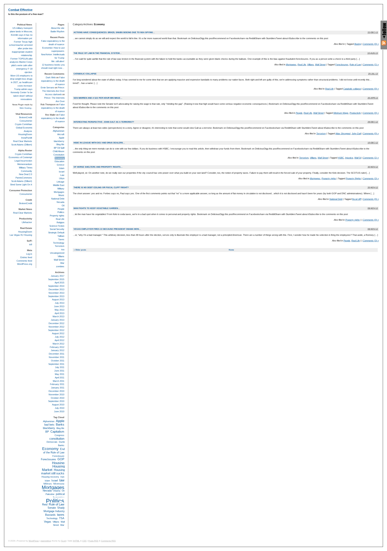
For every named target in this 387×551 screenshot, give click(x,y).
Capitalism (57, 431)
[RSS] (383, 43)
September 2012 (56, 330)
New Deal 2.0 (25, 174)
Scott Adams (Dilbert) (21, 144)
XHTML (76, 541)
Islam (61, 168)
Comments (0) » (371, 44)
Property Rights (353, 178)
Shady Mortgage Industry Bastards (54, 511)
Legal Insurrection (23, 161)
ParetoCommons (24, 177)
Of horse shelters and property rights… (98, 167)
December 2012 (56, 323)
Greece (60, 165)
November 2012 (56, 327)
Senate (52, 507)
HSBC (341, 158)
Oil (63, 205)
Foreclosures (341, 64)
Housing (58, 463)
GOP (60, 459)
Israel (61, 171)
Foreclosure (58, 456)
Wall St (357, 158)
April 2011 (59, 377)
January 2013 (57, 320)
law (61, 480)
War (62, 263)
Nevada (60, 202)
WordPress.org (24, 264)
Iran (62, 477)
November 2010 (56, 394)
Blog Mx (60, 144)
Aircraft (60, 134)
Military (60, 188)
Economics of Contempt (20, 157)
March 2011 (58, 381)
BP (47, 431)
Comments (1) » (371, 64)
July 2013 (59, 303)
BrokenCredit (25, 117)
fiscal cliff (356, 199)
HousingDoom (25, 134)
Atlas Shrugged (342, 133)
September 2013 (56, 296)
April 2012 (59, 340)
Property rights (328, 178)
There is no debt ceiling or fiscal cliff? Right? (101, 187)
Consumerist (26, 121)
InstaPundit (26, 138)
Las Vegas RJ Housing (21, 235)
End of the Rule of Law (54, 451)
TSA (61, 518)
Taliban (60, 236)
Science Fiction (56, 226)
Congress (59, 435)
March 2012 (58, 343)
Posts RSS (93, 541)
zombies (60, 266)
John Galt (356, 133)
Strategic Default (56, 232)
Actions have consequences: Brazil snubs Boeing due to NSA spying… (114, 32)
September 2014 (56, 286)
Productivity (355, 113)
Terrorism (321, 133)
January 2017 (57, 276)
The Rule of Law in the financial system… (98, 53)
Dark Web (51, 77)
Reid (44, 504)
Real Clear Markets (22, 141)
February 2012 (57, 347)
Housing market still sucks (53, 471)
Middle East (58, 185)
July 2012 (59, 337)
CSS (84, 541)
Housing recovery (50, 477)
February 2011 (57, 384)
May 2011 (59, 374)
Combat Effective (20, 9)
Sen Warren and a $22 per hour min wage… (98, 98)
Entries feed (26, 257)
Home (231, 250)
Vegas (47, 521)
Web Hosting (25, 108)
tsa (62, 249)
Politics (60, 212)
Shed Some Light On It (21, 184)
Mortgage (58, 483)
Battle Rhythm (57, 31)
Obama (56, 490)
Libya (61, 178)
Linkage (60, 182)
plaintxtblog (46, 541)
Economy (59, 158)
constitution (56, 438)
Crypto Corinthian (23, 124)
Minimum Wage (340, 113)
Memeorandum (24, 164)
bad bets (49, 424)
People (299, 113)
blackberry (59, 141)
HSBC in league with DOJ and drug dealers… (99, 143)
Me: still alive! (57, 61)
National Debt (335, 199)
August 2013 (58, 299)
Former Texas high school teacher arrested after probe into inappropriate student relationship (20, 48)
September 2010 (56, 401)
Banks (60, 424)
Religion (60, 222)
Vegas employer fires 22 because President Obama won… (107, 229)
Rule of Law (355, 64)
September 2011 (56, 364)
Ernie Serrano (47, 87)
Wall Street (320, 64)
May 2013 (59, 310)
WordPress (34, 541)
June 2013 (59, 306)
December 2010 (56, 391)
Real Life (302, 64)
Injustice (349, 158)
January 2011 (57, 387)
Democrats (52, 442)
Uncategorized (57, 253)
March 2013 (58, 316)
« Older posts (80, 250)
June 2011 (59, 370)
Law (62, 175)
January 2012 (57, 350)
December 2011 (56, 354)
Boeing (357, 44)
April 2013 (59, 313)
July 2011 (59, 367)
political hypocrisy (59, 496)
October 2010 (57, 398)
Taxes (61, 239)
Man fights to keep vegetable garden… (97, 208)
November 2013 (56, 293)
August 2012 (58, 333)
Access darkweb (53, 94)
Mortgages (291, 64)
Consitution (58, 154)
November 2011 (56, 357)
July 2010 (59, 408)
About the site (57, 28)
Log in (29, 254)
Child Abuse (58, 151)
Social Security (57, 229)
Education (59, 161)
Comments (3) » (371, 178)
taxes (60, 514)
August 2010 (58, 404)
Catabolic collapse (85, 74)
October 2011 (57, 360)
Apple (61, 138)
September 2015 (56, 279)
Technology (58, 243)
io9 (30, 244)
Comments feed (24, 261)
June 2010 (59, 411)
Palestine (50, 494)
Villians (310, 64)
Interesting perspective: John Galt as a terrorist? (104, 122)
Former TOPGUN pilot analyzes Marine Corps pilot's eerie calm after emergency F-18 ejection (21, 65)
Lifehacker (27, 222)
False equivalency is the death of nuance (53, 81)
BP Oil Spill (59, 148)
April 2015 (59, 282)
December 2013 (56, 289)
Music (61, 195)
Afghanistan (58, 131)
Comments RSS (108, 541)
